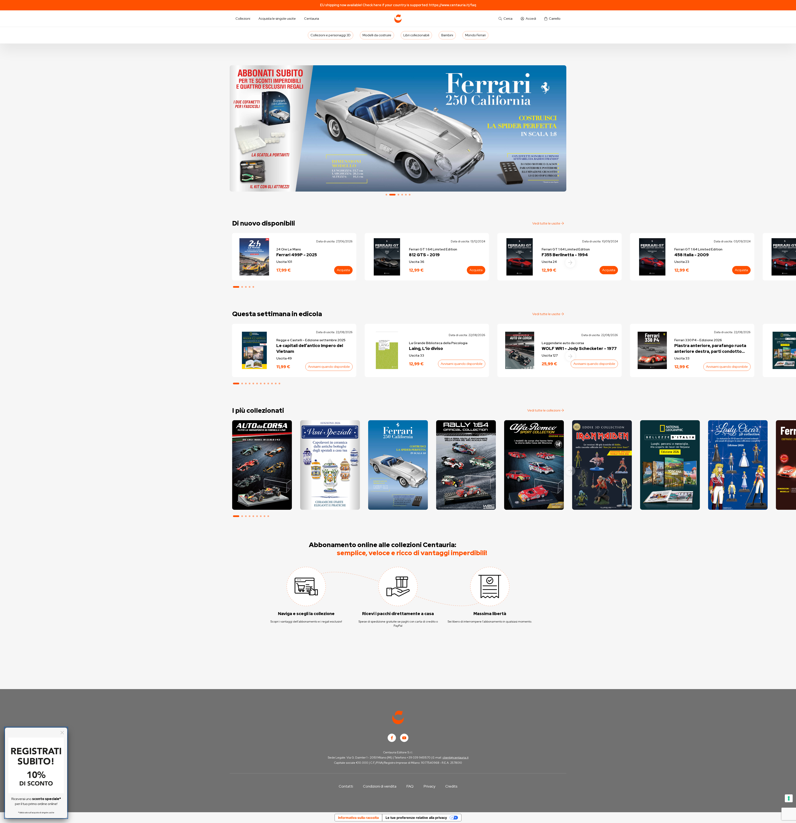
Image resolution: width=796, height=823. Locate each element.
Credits (451, 786)
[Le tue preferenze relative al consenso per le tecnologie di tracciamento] (789, 798)
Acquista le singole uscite (277, 18)
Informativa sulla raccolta (358, 818)
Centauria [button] (311, 18)
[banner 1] (386, 195)
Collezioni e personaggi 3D (331, 35)
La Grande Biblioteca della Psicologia (438, 343)
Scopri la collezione (330, 491)
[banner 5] (406, 195)
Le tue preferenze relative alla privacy (416, 818)
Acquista (343, 270)
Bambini (447, 35)
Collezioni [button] (242, 18)
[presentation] (570, 263)
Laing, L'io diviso (426, 348)
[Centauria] (398, 19)
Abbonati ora (262, 491)
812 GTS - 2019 (424, 254)
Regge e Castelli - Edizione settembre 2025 (310, 340)
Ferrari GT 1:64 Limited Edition (433, 249)
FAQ (410, 786)
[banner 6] (409, 195)
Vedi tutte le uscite (546, 223)
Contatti (346, 786)
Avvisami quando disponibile (329, 366)
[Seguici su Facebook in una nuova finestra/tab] (392, 738)
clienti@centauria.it (455, 757)
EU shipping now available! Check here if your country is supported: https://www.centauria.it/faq (398, 5)
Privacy (429, 786)
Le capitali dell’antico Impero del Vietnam (309, 348)
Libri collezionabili (416, 35)
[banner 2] (390, 195)
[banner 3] (398, 128)
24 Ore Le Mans (288, 249)
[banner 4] (402, 195)
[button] (505, 19)
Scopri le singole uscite (262, 503)
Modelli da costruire (377, 35)
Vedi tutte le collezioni (544, 410)
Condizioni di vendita (379, 786)
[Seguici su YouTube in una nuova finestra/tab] (404, 738)
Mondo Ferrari (475, 35)
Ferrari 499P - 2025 (296, 254)
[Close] (62, 732)
